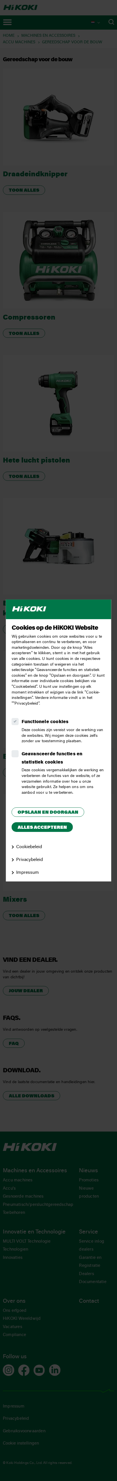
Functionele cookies (45, 722)
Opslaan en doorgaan (48, 812)
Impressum (27, 872)
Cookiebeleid (29, 847)
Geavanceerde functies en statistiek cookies (52, 758)
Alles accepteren (42, 827)
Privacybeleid (29, 860)
